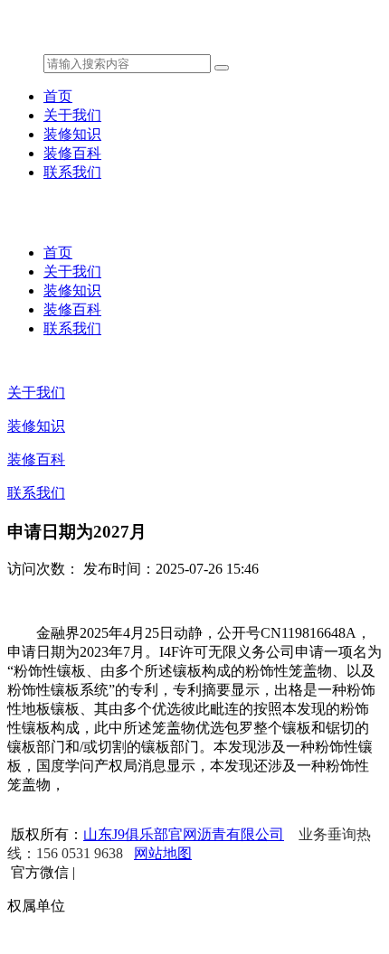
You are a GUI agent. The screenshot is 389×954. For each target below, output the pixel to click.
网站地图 (163, 853)
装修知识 (72, 134)
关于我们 (72, 115)
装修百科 (72, 153)
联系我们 (72, 172)
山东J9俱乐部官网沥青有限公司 (183, 834)
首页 (57, 96)
